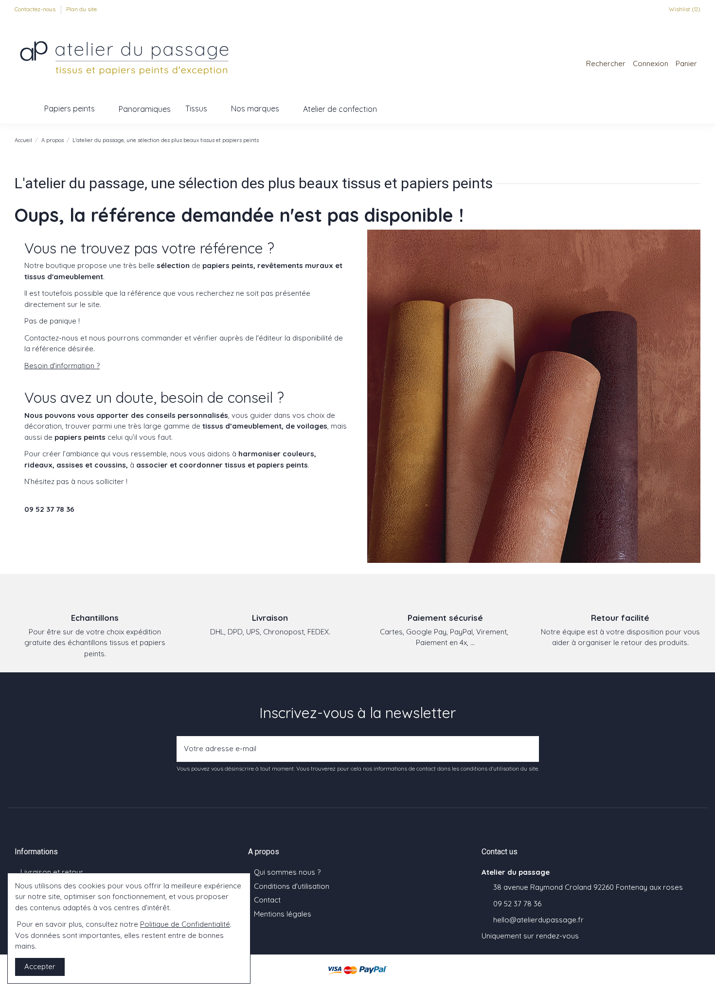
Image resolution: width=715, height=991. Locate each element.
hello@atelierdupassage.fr (538, 919)
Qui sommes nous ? (287, 872)
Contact (267, 899)
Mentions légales (282, 914)
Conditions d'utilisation (291, 886)
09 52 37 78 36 (517, 903)
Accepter (39, 966)
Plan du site (81, 9)
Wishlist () (683, 9)
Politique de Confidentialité (185, 924)
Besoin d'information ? (62, 365)
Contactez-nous (36, 9)
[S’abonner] (528, 749)
